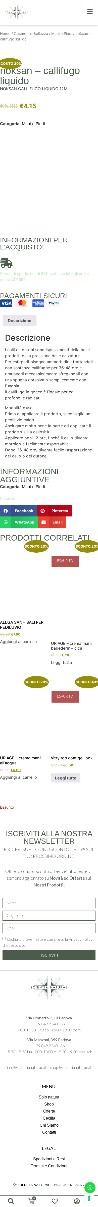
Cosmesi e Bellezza (31, 33)
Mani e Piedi (61, 33)
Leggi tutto (65, 777)
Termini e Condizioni (49, 1166)
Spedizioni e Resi (49, 1159)
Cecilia (49, 1118)
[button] (18, 510)
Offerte (49, 1111)
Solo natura (49, 1097)
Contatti (49, 1132)
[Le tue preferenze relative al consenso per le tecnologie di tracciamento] (89, 1198)
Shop (49, 1104)
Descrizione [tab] (19, 320)
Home (5, 33)
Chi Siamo (49, 1125)
